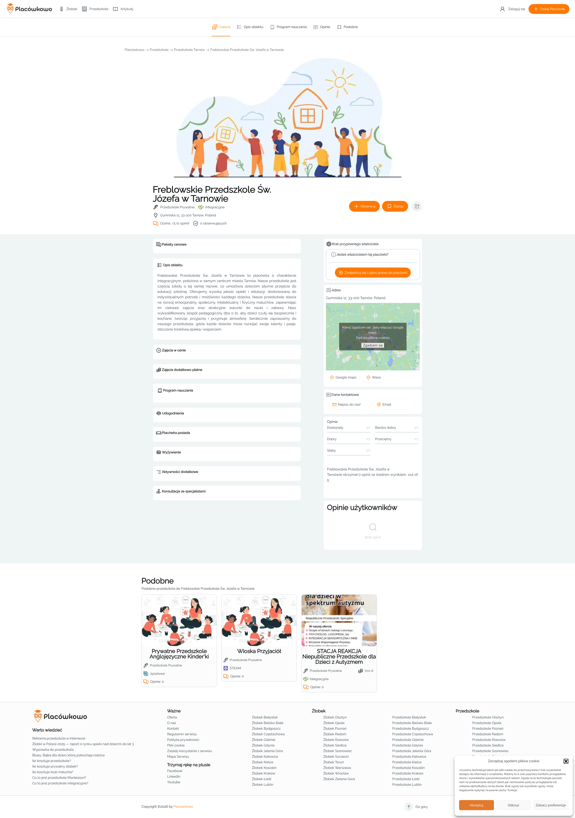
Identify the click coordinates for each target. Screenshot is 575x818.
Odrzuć (513, 805)
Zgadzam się (373, 345)
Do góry (422, 807)
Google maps (346, 377)
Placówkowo (134, 50)
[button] (566, 761)
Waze (376, 377)
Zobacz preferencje (551, 805)
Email (387, 404)
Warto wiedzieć (47, 730)
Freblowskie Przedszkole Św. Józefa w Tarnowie (247, 50)
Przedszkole (159, 50)
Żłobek (319, 711)
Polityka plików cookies (373, 338)
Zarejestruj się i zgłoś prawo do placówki (376, 273)
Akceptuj (476, 805)
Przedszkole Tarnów (189, 50)
